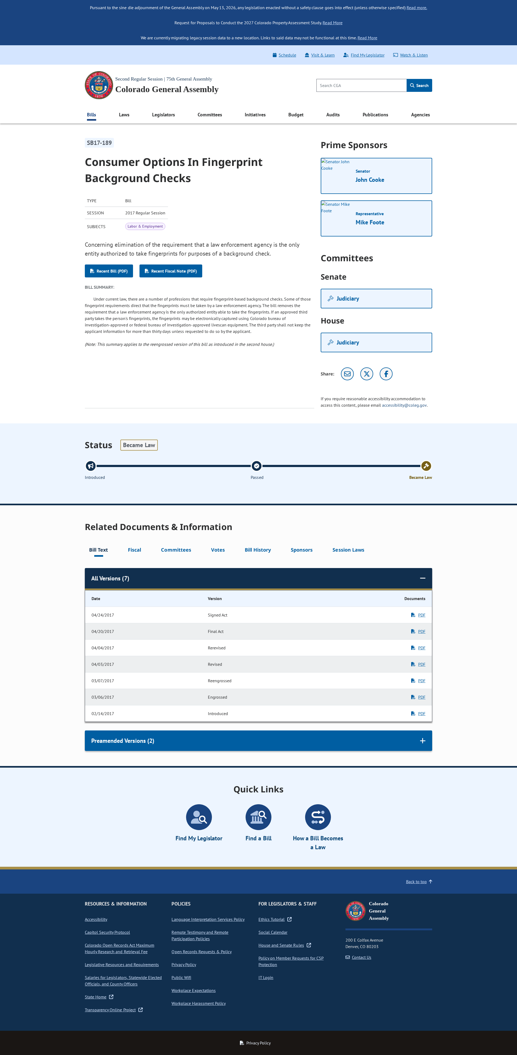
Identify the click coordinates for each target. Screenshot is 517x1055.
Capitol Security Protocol (107, 932)
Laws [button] (124, 115)
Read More (332, 22)
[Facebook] (386, 373)
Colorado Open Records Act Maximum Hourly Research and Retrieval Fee (119, 948)
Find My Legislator (367, 55)
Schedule (287, 55)
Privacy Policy (184, 964)
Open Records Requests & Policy (202, 951)
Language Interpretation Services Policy (208, 919)
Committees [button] (210, 115)
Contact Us (361, 957)
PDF (421, 615)
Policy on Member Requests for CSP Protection (291, 961)
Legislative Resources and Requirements (122, 964)
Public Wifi (181, 977)
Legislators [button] (163, 115)
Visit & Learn (323, 55)
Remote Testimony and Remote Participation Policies (200, 935)
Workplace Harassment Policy (199, 1003)
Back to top (416, 881)
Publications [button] (375, 115)
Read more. (417, 7)
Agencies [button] (420, 115)
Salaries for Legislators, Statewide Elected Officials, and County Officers (123, 981)
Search (422, 85)
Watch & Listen (414, 55)
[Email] (347, 373)
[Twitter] (366, 373)
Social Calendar (272, 932)
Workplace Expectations (194, 990)
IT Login (265, 977)
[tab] (98, 550)
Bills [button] (91, 115)
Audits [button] (333, 115)
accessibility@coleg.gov (404, 405)
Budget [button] (295, 115)
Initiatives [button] (255, 115)
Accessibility (96, 919)
